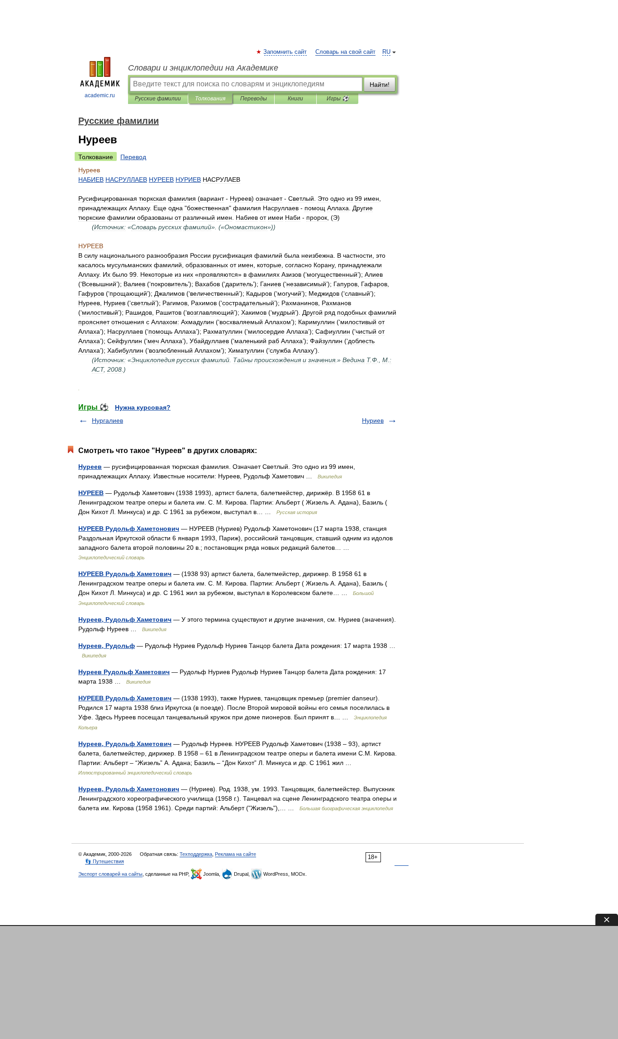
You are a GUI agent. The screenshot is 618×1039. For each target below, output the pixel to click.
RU (386, 52)
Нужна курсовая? (143, 407)
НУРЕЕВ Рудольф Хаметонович (128, 528)
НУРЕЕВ (91, 492)
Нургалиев (107, 420)
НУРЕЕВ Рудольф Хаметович (124, 573)
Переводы (253, 98)
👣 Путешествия (104, 861)
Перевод (133, 157)
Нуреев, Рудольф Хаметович (124, 619)
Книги (295, 98)
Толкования (210, 98)
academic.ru (100, 95)
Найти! (380, 84)
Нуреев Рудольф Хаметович (124, 671)
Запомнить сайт (285, 52)
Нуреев (90, 466)
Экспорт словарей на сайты (110, 874)
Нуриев (373, 420)
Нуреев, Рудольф (106, 645)
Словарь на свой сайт (345, 52)
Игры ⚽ (338, 98)
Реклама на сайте (235, 854)
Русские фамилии (158, 98)
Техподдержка (196, 854)
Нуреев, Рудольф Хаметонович (128, 789)
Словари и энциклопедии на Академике (203, 67)
